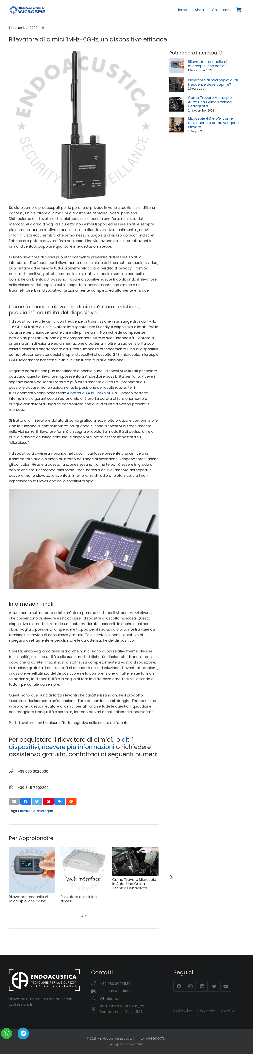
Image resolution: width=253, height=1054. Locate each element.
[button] (82, 916)
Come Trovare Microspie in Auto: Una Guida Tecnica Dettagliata (212, 102)
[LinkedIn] (202, 986)
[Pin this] (48, 801)
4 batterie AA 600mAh (86, 392)
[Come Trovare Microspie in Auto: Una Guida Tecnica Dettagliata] (176, 99)
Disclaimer (228, 1011)
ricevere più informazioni (78, 747)
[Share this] (25, 801)
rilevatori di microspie (35, 811)
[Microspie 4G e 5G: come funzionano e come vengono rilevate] (176, 120)
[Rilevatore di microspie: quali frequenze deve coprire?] (176, 79)
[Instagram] (190, 986)
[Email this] (14, 801)
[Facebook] (178, 986)
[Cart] (239, 10)
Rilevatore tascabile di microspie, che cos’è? (207, 64)
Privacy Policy (206, 1011)
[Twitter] (214, 986)
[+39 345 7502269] (13, 787)
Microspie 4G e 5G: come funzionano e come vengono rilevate (213, 122)
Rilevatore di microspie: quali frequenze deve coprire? (213, 82)
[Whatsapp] (95, 998)
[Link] (27, 10)
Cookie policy (182, 1011)
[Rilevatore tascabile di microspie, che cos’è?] (176, 61)
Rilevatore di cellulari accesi (78, 899)
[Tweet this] (37, 801)
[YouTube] (225, 986)
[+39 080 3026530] (13, 771)
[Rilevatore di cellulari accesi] (83, 849)
